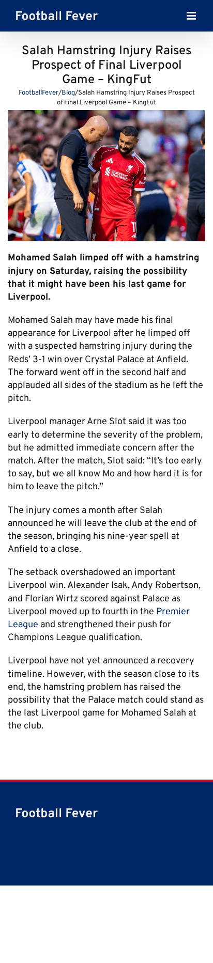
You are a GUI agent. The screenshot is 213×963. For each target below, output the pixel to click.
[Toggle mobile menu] (192, 18)
